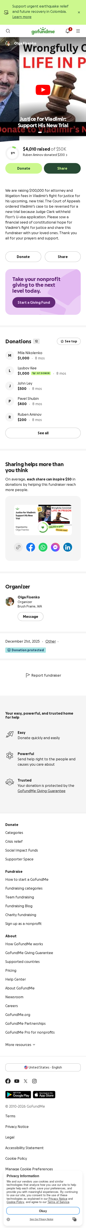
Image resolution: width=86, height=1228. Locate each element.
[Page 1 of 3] (40, 132)
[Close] (78, 12)
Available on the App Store (44, 1094)
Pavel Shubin (28, 398)
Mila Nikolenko (30, 353)
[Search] (8, 31)
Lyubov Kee (27, 368)
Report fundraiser (46, 675)
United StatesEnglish (45, 1067)
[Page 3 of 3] (47, 132)
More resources (18, 1045)
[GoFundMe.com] (43, 31)
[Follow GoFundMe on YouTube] (16, 1081)
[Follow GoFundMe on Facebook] (8, 1081)
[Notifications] (67, 31)
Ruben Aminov (29, 414)
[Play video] (43, 90)
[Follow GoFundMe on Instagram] (34, 1081)
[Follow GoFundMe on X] (25, 1081)
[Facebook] (30, 547)
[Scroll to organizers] (8, 43)
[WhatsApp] (43, 547)
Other (50, 641)
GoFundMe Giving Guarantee (41, 791)
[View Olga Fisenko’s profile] (9, 601)
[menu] (78, 31)
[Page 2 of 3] (44, 132)
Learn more (22, 17)
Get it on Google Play (18, 1094)
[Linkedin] (67, 547)
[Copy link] (18, 547)
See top (71, 341)
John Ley (25, 383)
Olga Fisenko (29, 597)
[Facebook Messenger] (55, 547)
